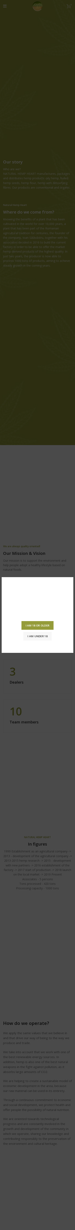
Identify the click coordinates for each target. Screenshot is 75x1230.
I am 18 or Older (38, 625)
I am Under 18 (38, 636)
